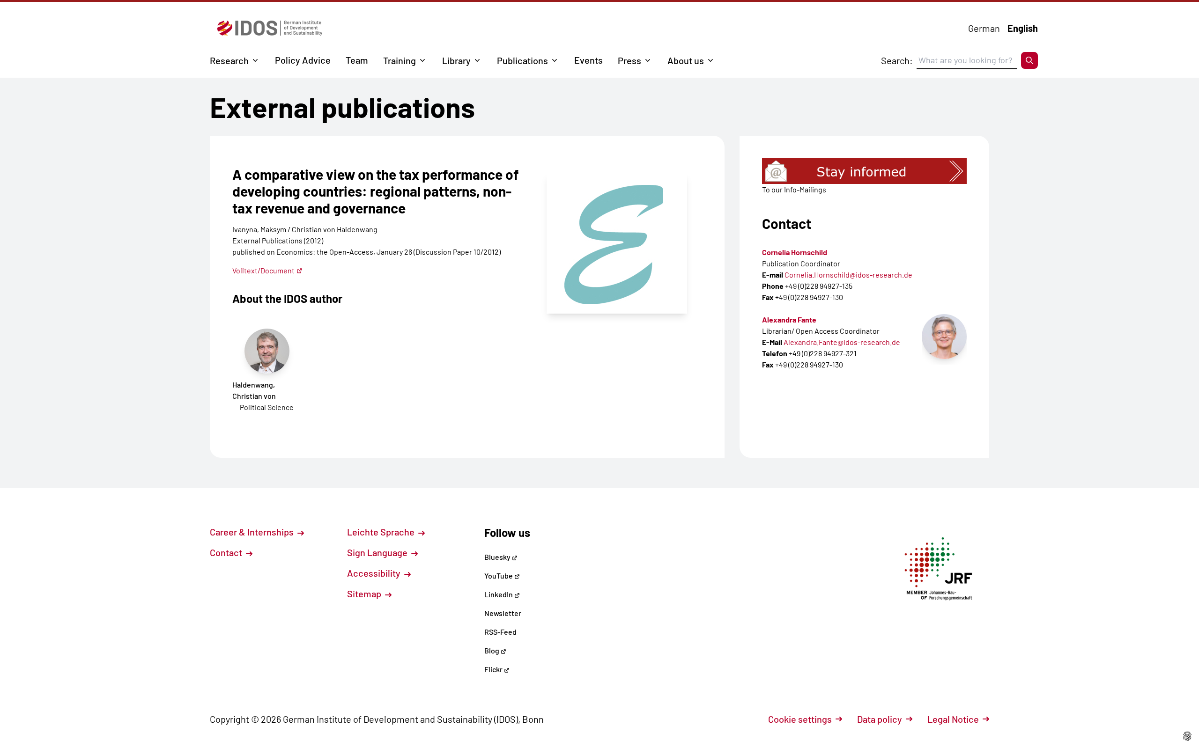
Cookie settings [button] (800, 719)
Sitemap (365, 593)
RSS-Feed (500, 631)
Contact (227, 552)
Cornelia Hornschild (794, 252)
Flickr (494, 669)
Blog (492, 650)
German (984, 28)
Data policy (879, 719)
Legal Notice (953, 719)
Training (399, 60)
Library (456, 60)
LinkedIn (499, 594)
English (1022, 28)
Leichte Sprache (381, 531)
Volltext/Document (263, 270)
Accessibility (374, 573)
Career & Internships (253, 531)
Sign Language (378, 552)
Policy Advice (303, 60)
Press (629, 60)
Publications (522, 60)
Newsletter (502, 613)
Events (588, 60)
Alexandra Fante (789, 319)
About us (685, 60)
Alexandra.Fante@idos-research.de (842, 341)
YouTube (499, 575)
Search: (897, 60)
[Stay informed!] (864, 171)
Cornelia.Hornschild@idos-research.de (848, 274)
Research (229, 60)
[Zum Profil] (944, 336)
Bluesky (498, 556)
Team (357, 60)
